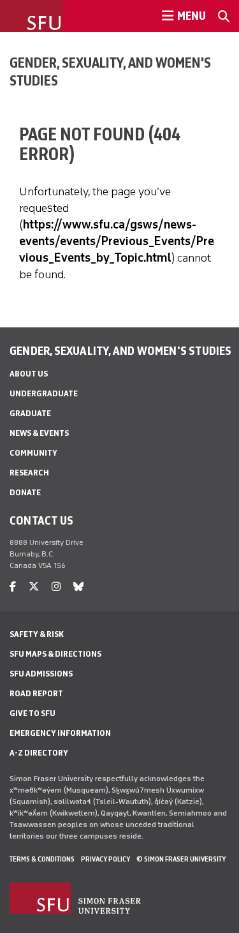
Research (29, 472)
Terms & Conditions (42, 859)
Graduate (30, 413)
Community (33, 452)
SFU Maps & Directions (55, 653)
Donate (25, 492)
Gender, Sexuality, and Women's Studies (110, 71)
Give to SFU (32, 713)
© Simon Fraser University (181, 859)
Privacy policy (105, 859)
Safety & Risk (37, 634)
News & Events (39, 433)
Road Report (36, 693)
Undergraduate (44, 393)
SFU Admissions (41, 673)
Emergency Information (60, 733)
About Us (29, 373)
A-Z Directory (39, 752)
